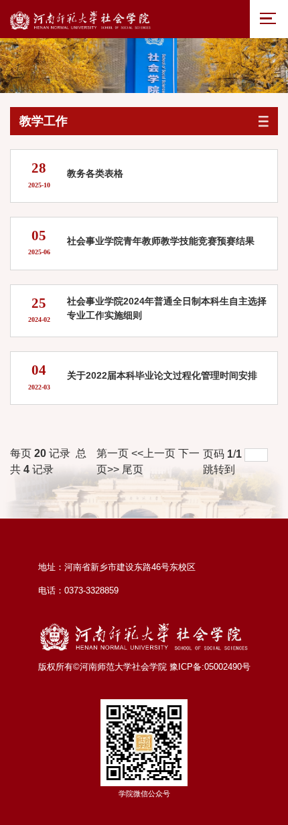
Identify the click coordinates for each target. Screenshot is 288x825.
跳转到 (220, 469)
